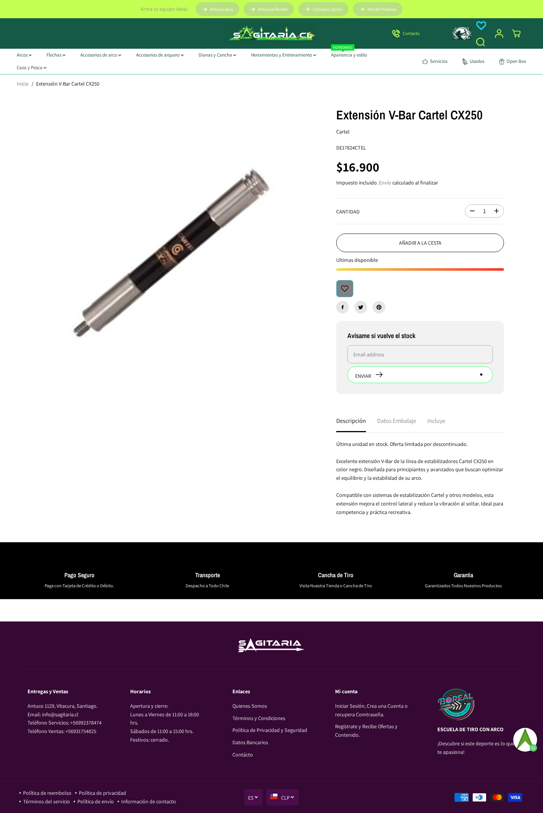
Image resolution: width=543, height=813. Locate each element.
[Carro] (516, 33)
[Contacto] (416, 33)
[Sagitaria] (271, 33)
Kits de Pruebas (381, 9)
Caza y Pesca (30, 67)
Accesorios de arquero (158, 55)
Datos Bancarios (250, 742)
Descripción (351, 421)
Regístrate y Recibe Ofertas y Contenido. (366, 730)
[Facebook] (342, 307)
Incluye (436, 421)
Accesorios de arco (99, 55)
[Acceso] (499, 33)
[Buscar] (480, 42)
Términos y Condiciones (258, 718)
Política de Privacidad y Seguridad (269, 729)
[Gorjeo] (360, 307)
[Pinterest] (379, 307)
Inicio (23, 83)
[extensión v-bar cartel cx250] (165, 240)
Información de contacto (148, 801)
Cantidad (348, 211)
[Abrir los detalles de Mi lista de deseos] (481, 25)
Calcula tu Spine (327, 9)
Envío (385, 182)
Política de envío (95, 801)
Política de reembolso (47, 792)
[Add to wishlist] (344, 288)
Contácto (242, 754)
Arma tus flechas (272, 9)
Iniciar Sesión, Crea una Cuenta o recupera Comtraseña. (371, 710)
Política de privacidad (102, 792)
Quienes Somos (249, 705)
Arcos (23, 55)
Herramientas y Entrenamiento (282, 55)
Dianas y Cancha (216, 55)
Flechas (54, 55)
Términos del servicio (46, 801)
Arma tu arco (221, 9)
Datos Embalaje (396, 421)
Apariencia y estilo (349, 53)
